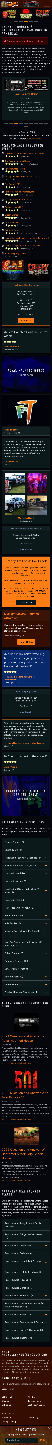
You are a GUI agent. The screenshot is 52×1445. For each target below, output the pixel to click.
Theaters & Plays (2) (15, 984)
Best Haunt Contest (37, 1405)
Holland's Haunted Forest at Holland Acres (24, 153)
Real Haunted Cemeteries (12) (20, 1245)
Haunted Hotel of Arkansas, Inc (19, 192)
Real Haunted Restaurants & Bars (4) (24, 1322)
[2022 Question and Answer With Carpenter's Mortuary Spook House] (26, 1136)
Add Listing (33, 1417)
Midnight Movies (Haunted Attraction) (22, 176)
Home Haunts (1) (14, 915)
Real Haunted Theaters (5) (19, 1337)
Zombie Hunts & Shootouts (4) (21, 992)
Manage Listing (9, 1421)
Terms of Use (34, 1401)
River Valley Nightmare (15, 253)
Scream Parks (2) (14, 976)
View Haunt (26, 320)
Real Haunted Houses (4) (18, 1279)
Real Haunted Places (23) (18, 1314)
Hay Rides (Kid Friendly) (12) (19, 907)
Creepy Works (11, 215)
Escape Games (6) (14, 842)
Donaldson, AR (26, 798)
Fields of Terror (12, 230)
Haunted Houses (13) (16, 881)
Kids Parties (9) (13, 923)
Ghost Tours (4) (13, 850)
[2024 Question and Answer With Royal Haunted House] (26, 1022)
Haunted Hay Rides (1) (16, 873)
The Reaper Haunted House (17, 161)
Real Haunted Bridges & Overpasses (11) (24, 1236)
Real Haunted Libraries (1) (18, 1287)
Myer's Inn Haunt (12, 222)
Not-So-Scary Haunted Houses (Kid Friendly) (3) (24, 944)
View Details (26, 549)
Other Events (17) (14, 953)
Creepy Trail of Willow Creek (18, 199)
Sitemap (5, 1401)
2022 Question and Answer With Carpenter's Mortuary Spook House (25, 1154)
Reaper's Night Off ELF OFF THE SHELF (23, 245)
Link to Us (6, 1405)
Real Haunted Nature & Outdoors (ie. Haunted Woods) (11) (24, 1305)
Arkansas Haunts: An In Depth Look (16, 1063)
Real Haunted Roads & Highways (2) (24, 1330)
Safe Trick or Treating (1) (18, 968)
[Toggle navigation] (47, 4)
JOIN (42, 1440)
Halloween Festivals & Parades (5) (23, 857)
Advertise (6, 1417)
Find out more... (34, 138)
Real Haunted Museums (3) (19, 1295)
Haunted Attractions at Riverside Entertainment (27, 238)
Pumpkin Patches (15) (16, 961)
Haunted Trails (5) (14, 900)
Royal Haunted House (26, 94)
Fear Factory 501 (12, 184)
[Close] (49, 1428)
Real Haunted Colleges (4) (18, 1253)
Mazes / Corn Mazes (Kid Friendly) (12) (23, 933)
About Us (32, 1397)
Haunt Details (26, 642)
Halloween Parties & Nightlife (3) (22, 865)
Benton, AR (26, 374)
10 (26, 126)
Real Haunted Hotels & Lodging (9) (23, 1272)
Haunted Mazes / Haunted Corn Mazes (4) (22, 891)
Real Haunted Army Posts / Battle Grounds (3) (23, 1225)
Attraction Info (26, 602)
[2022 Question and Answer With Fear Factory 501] (26, 1079)
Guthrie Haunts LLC (14, 207)
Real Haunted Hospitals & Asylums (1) (23, 1263)
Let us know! (8, 1389)
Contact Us (7, 1397)
